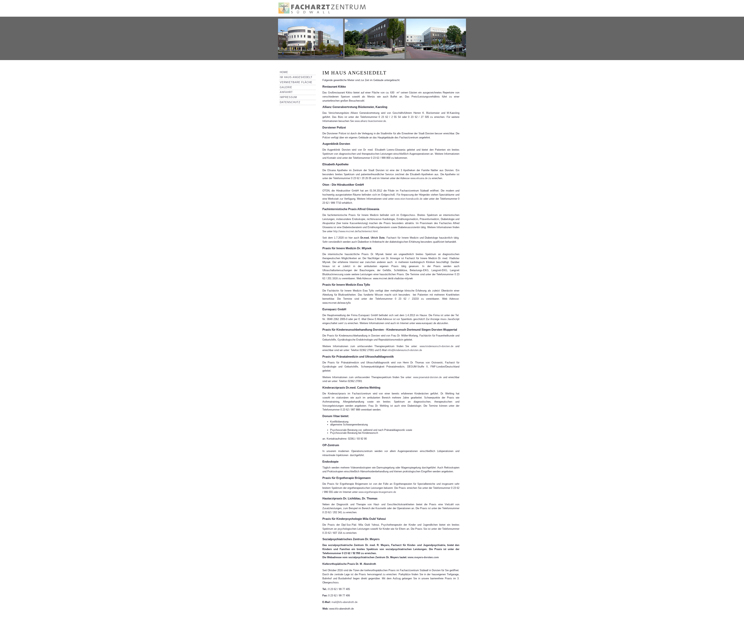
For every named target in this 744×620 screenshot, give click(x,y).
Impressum (288, 97)
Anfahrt (286, 92)
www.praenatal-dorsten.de (427, 377)
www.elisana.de (419, 178)
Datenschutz (290, 102)
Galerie (286, 87)
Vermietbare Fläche (296, 82)
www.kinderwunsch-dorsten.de (436, 346)
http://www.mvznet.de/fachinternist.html (355, 231)
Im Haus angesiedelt (296, 77)
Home (284, 72)
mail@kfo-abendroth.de (344, 602)
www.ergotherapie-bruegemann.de (377, 492)
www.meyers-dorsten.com (423, 557)
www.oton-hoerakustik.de (408, 198)
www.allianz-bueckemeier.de (370, 121)
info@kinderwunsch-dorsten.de (405, 350)
